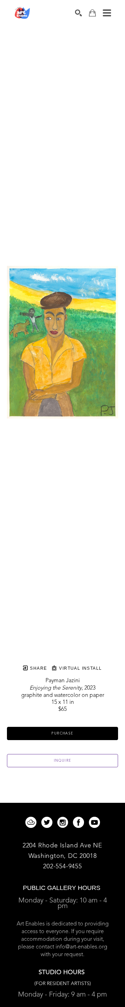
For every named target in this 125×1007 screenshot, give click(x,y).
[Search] (78, 12)
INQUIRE (63, 760)
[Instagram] (63, 822)
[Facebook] (79, 822)
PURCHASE (62, 733)
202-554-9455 (62, 866)
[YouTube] (94, 822)
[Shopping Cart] (92, 13)
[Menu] (107, 12)
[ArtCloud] (32, 822)
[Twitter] (48, 822)
